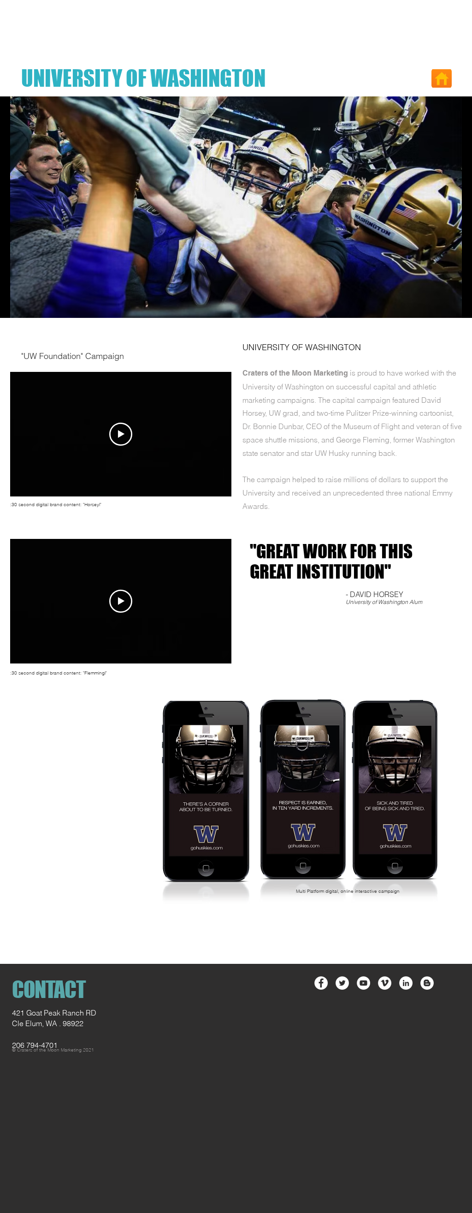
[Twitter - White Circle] (342, 983)
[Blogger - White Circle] (427, 983)
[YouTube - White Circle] (363, 983)
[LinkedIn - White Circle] (406, 983)
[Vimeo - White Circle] (384, 983)
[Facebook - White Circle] (321, 983)
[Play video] (120, 434)
